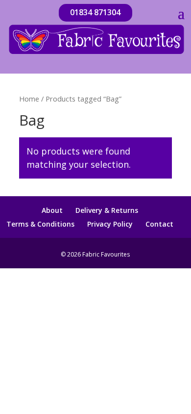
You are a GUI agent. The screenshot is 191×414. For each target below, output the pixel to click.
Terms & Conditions (40, 224)
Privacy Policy (110, 224)
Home (29, 99)
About (52, 210)
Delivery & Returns (106, 210)
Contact (159, 224)
